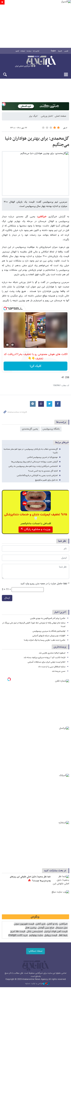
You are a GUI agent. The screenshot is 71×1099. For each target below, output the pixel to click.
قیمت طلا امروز (17, 931)
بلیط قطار (62, 935)
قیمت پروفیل (50, 935)
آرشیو (17, 51)
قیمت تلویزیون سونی (24, 924)
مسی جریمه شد (58, 671)
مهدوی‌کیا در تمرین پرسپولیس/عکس (42, 457)
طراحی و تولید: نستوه (34, 983)
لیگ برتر (33, 116)
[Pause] (7, 345)
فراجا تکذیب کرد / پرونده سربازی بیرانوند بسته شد (44, 657)
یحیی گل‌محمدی (30, 429)
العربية (60, 51)
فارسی (66, 51)
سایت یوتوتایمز (36, 935)
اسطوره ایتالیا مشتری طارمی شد (52, 653)
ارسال (7, 598)
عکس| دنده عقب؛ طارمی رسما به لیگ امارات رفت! (44, 640)
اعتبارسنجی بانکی (34, 931)
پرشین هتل (30, 928)
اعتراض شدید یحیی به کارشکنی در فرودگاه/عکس (37, 475)
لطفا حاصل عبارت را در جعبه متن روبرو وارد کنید (44, 584)
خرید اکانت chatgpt (18, 935)
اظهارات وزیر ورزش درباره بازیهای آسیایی (48, 635)
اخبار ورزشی (46, 116)
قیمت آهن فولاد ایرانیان (55, 931)
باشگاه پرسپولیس (51, 429)
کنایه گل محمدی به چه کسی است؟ (43, 471)
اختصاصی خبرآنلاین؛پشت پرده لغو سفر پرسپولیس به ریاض (33, 466)
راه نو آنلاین (52, 924)
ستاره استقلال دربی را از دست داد (51, 666)
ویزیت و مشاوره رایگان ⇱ (35, 529)
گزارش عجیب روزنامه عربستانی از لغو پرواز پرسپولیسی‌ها (34, 461)
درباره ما (29, 51)
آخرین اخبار (60, 612)
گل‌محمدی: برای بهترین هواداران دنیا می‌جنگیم (37, 142)
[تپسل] (4, 104)
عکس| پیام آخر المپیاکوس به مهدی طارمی (47, 618)
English (53, 51)
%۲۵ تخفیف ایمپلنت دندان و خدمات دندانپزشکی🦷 (35, 516)
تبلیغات (22, 51)
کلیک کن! (35, 366)
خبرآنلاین (35, 61)
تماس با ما (36, 51)
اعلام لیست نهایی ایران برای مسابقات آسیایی (46, 662)
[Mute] (12, 345)
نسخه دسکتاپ (35, 951)
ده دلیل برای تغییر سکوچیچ (46, 480)
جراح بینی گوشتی (45, 928)
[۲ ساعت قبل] (60, 880)
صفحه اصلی (60, 116)
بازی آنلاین (40, 924)
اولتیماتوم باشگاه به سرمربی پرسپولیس (49, 631)
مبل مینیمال (61, 928)
